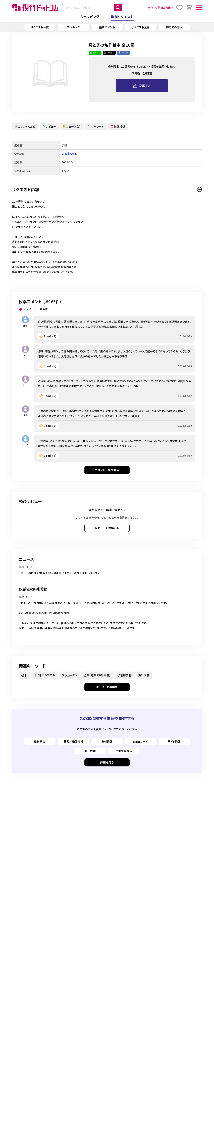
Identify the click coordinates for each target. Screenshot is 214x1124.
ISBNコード (140, 741)
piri (25, 355)
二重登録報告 (123, 751)
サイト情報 (174, 741)
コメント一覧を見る (107, 470)
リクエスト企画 (141, 27)
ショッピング (89, 16)
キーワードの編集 (107, 687)
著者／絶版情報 (73, 741)
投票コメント (107, 27)
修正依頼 (90, 751)
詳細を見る (107, 762)
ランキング (73, 27)
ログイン (151, 7)
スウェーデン (69, 675)
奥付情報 (107, 741)
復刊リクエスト (122, 16)
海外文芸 (143, 675)
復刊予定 (39, 741)
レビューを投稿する (107, 528)
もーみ (25, 445)
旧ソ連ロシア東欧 (44, 675)
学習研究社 (125, 675)
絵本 (24, 675)
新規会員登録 (165, 7)
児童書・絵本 (69, 154)
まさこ (25, 385)
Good (50, 336)
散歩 (25, 325)
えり (25, 415)
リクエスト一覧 (40, 27)
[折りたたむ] (199, 189)
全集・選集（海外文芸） (97, 675)
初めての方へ (174, 27)
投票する (145, 86)
